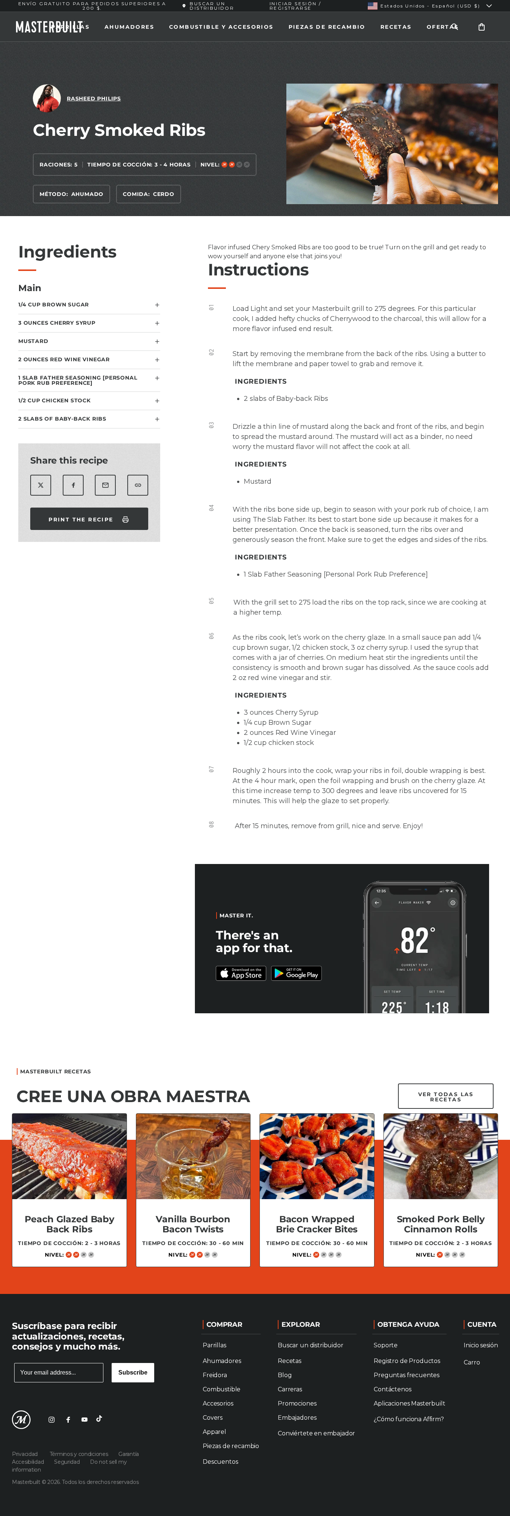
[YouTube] (84, 1419)
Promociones (297, 1403)
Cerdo (163, 194)
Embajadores (297, 1417)
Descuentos (220, 1461)
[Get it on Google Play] (241, 973)
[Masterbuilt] (21, 1419)
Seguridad (67, 1462)
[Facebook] (67, 1419)
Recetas (396, 27)
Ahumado (87, 194)
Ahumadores (129, 27)
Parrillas (70, 27)
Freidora (215, 1375)
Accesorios (218, 1403)
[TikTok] (100, 1419)
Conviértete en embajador (316, 1433)
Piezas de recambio (327, 27)
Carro (472, 1362)
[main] (255, 665)
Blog (285, 1375)
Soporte (386, 1345)
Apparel (214, 1431)
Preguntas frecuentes (406, 1375)
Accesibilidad (28, 1462)
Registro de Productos (407, 1360)
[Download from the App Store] (296, 973)
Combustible (221, 1389)
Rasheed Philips (94, 98)
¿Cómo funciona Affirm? (409, 1419)
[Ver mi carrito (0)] (481, 26)
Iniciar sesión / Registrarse (295, 6)
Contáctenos (392, 1389)
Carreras (290, 1389)
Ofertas (443, 27)
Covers (213, 1417)
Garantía (128, 1454)
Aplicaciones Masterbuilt (409, 1403)
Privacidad (26, 1454)
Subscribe (132, 1372)
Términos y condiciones (80, 1454)
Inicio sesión (481, 1345)
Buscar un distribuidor (310, 1345)
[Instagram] (51, 1419)
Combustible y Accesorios (221, 27)
